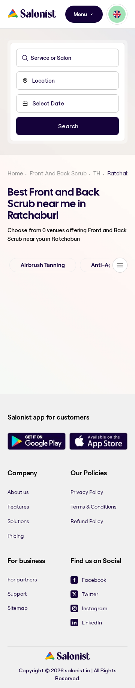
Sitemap (18, 608)
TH (96, 173)
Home (15, 173)
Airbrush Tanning (43, 265)
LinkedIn (92, 622)
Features (18, 506)
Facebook (94, 580)
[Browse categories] (120, 265)
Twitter (90, 594)
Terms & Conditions (93, 506)
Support (17, 593)
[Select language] (117, 14)
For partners (22, 579)
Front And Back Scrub (58, 173)
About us (18, 492)
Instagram (94, 608)
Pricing (16, 535)
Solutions (18, 521)
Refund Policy (86, 521)
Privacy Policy (86, 492)
